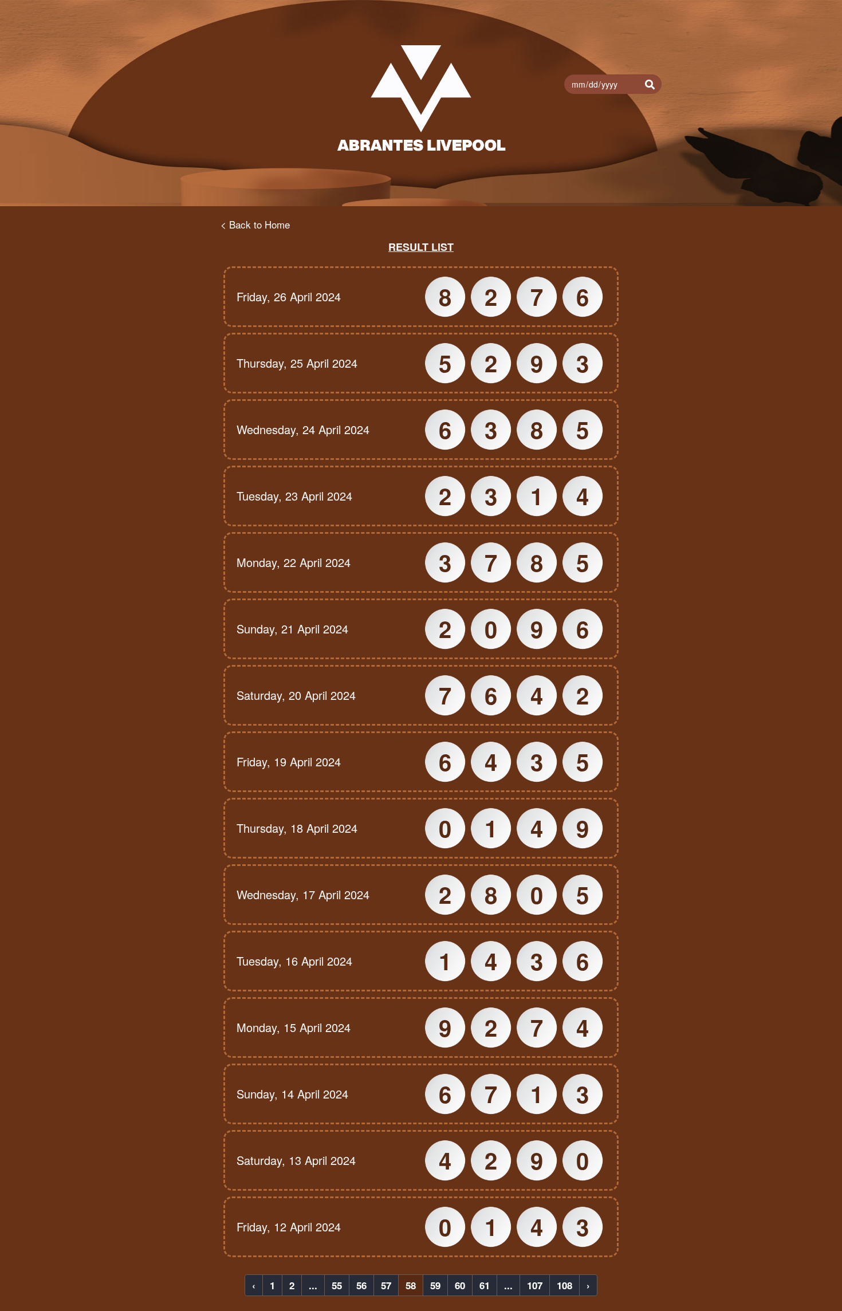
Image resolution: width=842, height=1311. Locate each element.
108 (564, 1285)
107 (534, 1285)
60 (460, 1285)
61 (484, 1285)
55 (337, 1285)
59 (435, 1285)
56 (361, 1285)
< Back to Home (255, 224)
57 (386, 1285)
